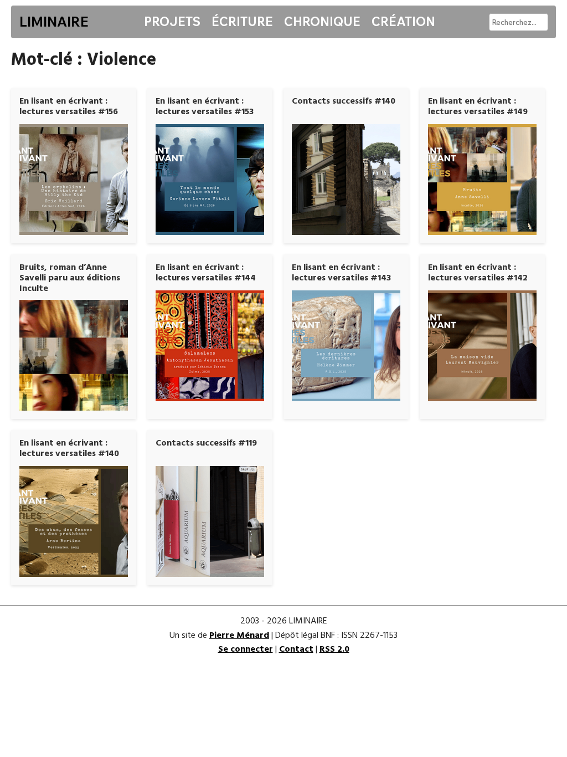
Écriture (242, 21)
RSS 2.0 (334, 649)
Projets (172, 21)
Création (403, 21)
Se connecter (245, 649)
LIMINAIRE (54, 21)
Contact (296, 649)
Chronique (322, 21)
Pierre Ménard (239, 635)
